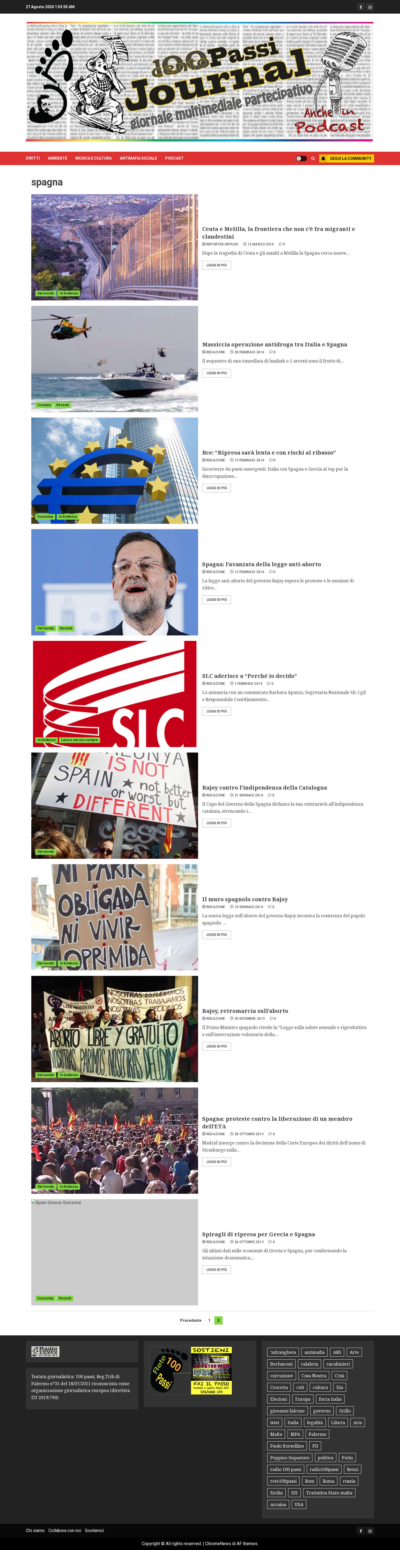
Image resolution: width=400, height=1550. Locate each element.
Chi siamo (35, 1530)
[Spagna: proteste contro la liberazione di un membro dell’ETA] (114, 1141)
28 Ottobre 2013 (249, 1134)
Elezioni (278, 1399)
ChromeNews (218, 1543)
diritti (33, 158)
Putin (347, 1458)
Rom (309, 1481)
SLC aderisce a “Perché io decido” (249, 676)
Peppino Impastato (289, 1458)
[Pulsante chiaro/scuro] (301, 158)
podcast (174, 158)
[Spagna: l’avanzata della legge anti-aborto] (114, 582)
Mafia (276, 1434)
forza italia (330, 1399)
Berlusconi (281, 1364)
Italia (293, 1423)
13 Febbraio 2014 (249, 460)
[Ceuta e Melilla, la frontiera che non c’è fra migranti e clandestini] (114, 247)
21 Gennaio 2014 (249, 795)
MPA (295, 1434)
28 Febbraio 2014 (249, 352)
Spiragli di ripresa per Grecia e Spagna (258, 1234)
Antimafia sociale (138, 158)
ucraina (278, 1505)
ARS (337, 1352)
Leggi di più (217, 265)
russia (349, 1481)
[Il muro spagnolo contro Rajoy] (114, 917)
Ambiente (57, 158)
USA (299, 1505)
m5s (357, 1423)
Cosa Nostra (313, 1376)
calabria (309, 1364)
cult (300, 1387)
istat (274, 1423)
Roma (328, 1481)
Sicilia (276, 1493)
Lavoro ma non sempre (79, 740)
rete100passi (283, 1481)
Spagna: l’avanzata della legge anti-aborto (261, 564)
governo (322, 1411)
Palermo (317, 1434)
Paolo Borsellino (287, 1446)
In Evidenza (69, 293)
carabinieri (338, 1364)
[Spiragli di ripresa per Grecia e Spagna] (114, 1252)
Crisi (339, 1376)
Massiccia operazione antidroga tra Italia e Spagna (274, 344)
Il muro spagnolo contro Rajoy (245, 899)
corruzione (281, 1376)
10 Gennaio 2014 (249, 907)
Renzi (352, 1469)
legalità (315, 1423)
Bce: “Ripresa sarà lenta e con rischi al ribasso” (269, 452)
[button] (313, 158)
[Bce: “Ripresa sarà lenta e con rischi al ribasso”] (114, 471)
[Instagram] (370, 7)
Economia (45, 517)
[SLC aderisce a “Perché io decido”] (114, 694)
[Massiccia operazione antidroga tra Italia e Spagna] (114, 359)
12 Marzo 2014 (261, 244)
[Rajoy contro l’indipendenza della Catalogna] (114, 806)
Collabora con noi (64, 1530)
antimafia (314, 1352)
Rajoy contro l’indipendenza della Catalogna (264, 787)
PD (315, 1446)
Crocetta (279, 1387)
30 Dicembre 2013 (250, 1019)
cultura (320, 1387)
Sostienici (94, 1530)
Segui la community (350, 158)
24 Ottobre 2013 (249, 1242)
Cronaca (44, 405)
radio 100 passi (285, 1469)
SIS (294, 1493)
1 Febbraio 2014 (248, 684)
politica (325, 1458)
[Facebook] (361, 7)
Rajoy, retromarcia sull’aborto (245, 1011)
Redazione (215, 352)
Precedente (190, 1320)
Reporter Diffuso (222, 244)
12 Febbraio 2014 (249, 572)
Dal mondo (46, 293)
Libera (338, 1423)
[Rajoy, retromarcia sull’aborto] (114, 1029)
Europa (302, 1399)
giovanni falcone (287, 1411)
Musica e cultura (93, 158)
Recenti (62, 405)
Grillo (345, 1411)
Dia (339, 1387)
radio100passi (324, 1469)
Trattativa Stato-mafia (329, 1493)
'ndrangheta (283, 1352)
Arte (354, 1352)
